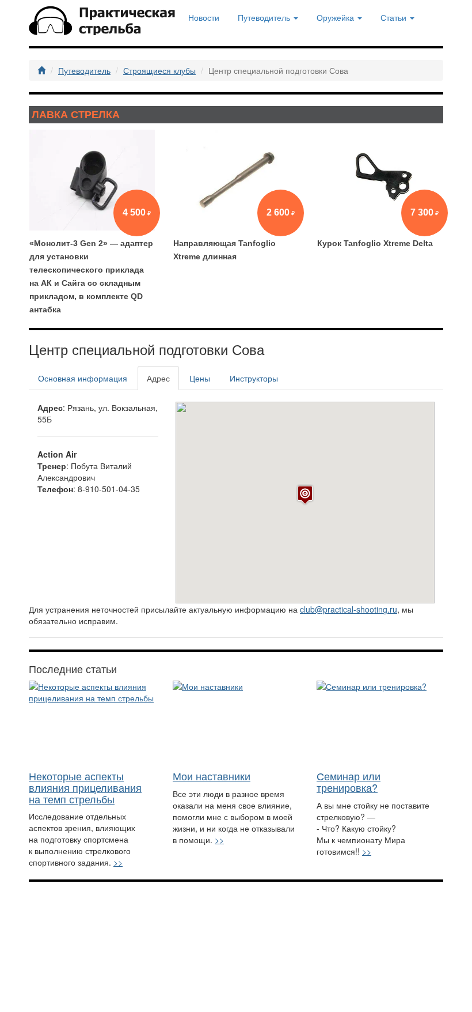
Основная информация (82, 378)
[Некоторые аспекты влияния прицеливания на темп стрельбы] (92, 723)
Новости (203, 17)
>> (118, 862)
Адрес (158, 378)
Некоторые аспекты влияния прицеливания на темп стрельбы (85, 787)
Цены (199, 378)
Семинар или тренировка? (348, 781)
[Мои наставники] (236, 723)
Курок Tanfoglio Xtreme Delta (375, 243)
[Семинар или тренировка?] (380, 723)
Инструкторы (254, 378)
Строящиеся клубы (159, 70)
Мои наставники (211, 775)
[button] (305, 494)
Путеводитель (84, 70)
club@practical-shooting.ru (348, 609)
